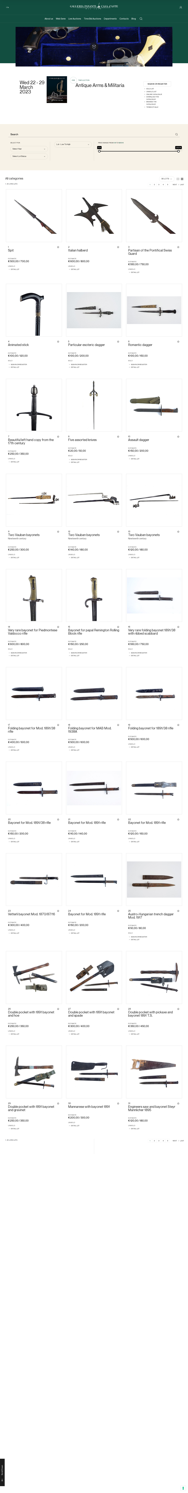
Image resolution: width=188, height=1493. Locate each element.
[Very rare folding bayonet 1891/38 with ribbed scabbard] (154, 596)
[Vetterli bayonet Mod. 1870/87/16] (34, 880)
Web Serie (61, 18)
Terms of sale (152, 107)
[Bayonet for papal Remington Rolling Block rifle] (94, 596)
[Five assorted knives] (94, 405)
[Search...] (176, 134)
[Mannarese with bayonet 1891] (94, 1072)
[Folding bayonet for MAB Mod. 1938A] (94, 694)
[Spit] (34, 216)
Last (182, 184)
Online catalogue (154, 94)
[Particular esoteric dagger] (94, 310)
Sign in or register (157, 84)
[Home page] (94, 6)
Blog (133, 18)
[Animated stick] (34, 310)
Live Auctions (74, 18)
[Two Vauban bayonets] (34, 500)
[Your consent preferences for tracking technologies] (183, 1488)
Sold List (150, 89)
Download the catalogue (152, 98)
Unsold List (151, 92)
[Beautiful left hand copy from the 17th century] (34, 405)
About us (49, 18)
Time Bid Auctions (92, 18)
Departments (110, 18)
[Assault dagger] (154, 405)
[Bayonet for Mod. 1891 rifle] (94, 788)
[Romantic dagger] (154, 310)
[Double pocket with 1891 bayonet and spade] (94, 978)
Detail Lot (15, 269)
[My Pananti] (181, 7)
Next (175, 184)
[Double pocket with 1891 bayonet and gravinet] (34, 1072)
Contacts (124, 18)
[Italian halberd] (94, 216)
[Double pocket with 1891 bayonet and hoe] (34, 978)
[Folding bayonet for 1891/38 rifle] (154, 694)
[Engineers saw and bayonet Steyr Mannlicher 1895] (154, 1072)
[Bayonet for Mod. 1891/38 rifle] (34, 788)
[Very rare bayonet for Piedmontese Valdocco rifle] (34, 596)
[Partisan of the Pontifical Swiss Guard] (154, 216)
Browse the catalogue (151, 103)
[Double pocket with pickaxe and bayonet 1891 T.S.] (154, 978)
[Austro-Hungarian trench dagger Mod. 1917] (154, 880)
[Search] (141, 18)
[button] (29, 149)
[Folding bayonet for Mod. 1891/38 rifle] (34, 694)
